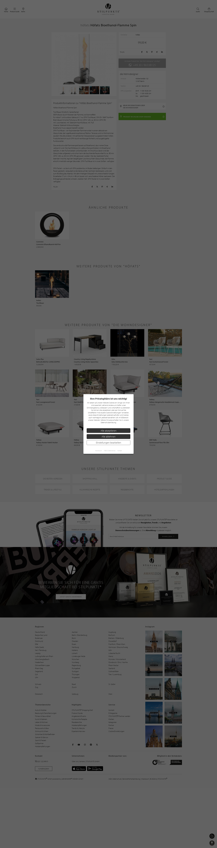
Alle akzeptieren (109, 430)
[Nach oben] (211, 842)
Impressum (98, 451)
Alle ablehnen (109, 436)
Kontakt (119, 451)
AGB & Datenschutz (109, 451)
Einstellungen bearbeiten (108, 442)
